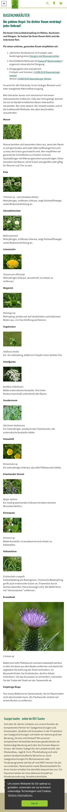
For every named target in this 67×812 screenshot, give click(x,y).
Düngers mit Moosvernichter (44, 56)
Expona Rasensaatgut (50, 61)
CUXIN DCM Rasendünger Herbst (34, 78)
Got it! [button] (34, 803)
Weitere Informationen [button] (20, 795)
